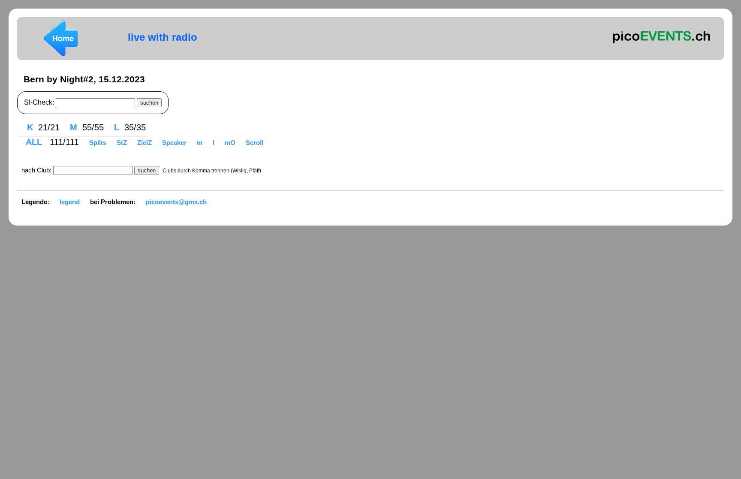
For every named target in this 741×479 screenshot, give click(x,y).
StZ (123, 142)
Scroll (254, 142)
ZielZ (145, 142)
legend (70, 201)
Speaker (175, 142)
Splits (98, 142)
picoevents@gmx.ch (176, 201)
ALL (35, 142)
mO (231, 142)
